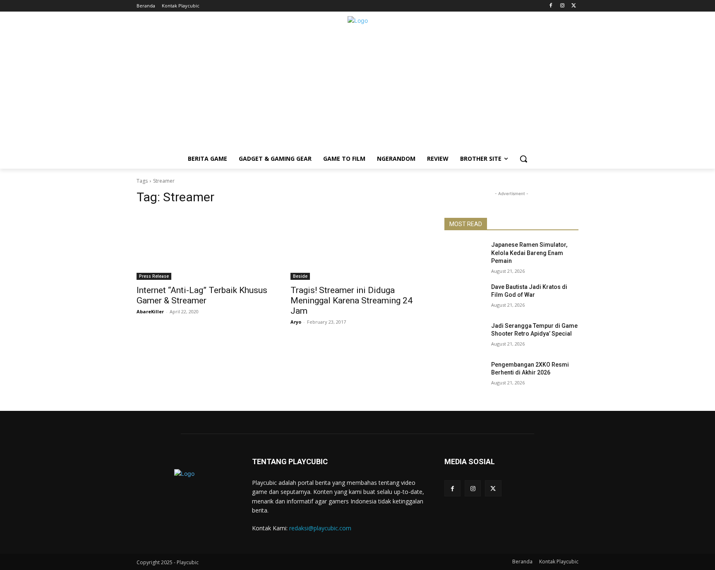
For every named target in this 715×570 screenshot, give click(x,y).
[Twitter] (573, 6)
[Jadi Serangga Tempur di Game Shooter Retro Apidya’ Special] (464, 336)
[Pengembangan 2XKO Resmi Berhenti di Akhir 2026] (464, 375)
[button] (523, 159)
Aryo (295, 322)
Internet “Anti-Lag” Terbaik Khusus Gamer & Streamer (202, 295)
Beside (300, 276)
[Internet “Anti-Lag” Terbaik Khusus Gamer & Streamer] (204, 246)
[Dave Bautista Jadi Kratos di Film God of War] (464, 297)
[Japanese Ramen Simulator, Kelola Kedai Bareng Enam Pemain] (464, 255)
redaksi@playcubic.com (320, 528)
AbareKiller (150, 311)
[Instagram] (562, 6)
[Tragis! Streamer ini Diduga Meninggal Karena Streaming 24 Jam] (357, 246)
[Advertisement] (357, 91)
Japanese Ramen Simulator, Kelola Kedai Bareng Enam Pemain (529, 252)
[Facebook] (551, 6)
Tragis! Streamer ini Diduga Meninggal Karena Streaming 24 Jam (351, 300)
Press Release (154, 276)
